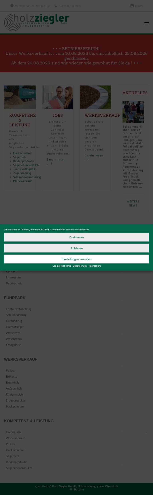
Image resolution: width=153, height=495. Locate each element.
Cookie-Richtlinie (61, 265)
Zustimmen (76, 237)
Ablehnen (77, 248)
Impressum (95, 265)
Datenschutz (80, 265)
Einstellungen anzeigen (76, 259)
